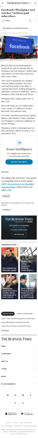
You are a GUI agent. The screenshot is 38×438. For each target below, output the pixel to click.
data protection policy (30, 426)
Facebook (6, 196)
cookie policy (18, 426)
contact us (15, 422)
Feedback (6, 210)
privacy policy (28, 422)
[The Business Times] (17, 3)
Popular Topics (8, 313)
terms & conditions (7, 426)
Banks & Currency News (25, 313)
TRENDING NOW (9, 244)
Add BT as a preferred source (17, 28)
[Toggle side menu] (2, 3)
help (21, 422)
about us (8, 422)
